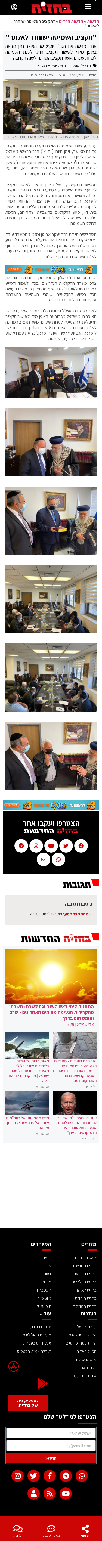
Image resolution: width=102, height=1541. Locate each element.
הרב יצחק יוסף (60, 66)
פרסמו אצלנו (86, 1359)
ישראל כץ (44, 66)
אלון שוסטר (78, 66)
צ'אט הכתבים (51, 1535)
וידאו (47, 1257)
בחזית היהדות (86, 1298)
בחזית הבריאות (85, 1274)
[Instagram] (17, 1476)
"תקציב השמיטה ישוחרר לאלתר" (51, 37)
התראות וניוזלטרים (82, 1335)
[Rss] (50, 1493)
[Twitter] (33, 1476)
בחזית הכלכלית (84, 1282)
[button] (88, 7)
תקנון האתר (88, 1367)
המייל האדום (86, 1351)
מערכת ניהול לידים (36, 1335)
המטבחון (44, 1290)
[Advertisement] (51, 1187)
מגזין (47, 1265)
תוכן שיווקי (43, 1306)
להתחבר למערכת (72, 914)
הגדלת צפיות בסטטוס (34, 1351)
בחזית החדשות (85, 1265)
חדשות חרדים (71, 21)
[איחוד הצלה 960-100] (51, 273)
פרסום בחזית (40, 1327)
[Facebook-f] (50, 1476)
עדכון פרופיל (87, 1327)
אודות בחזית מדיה (82, 1376)
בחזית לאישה (86, 1290)
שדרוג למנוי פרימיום (81, 1343)
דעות (47, 1274)
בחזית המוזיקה (85, 1306)
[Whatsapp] (82, 1476)
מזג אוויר (44, 1298)
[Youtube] (66, 1493)
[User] (33, 1493)
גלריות (46, 1282)
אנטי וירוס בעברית (37, 1343)
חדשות (93, 21)
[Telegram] (66, 1476)
